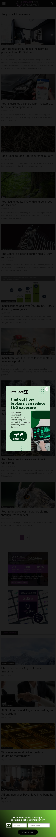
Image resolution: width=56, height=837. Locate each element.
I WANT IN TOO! (27, 832)
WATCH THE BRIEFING (18, 436)
